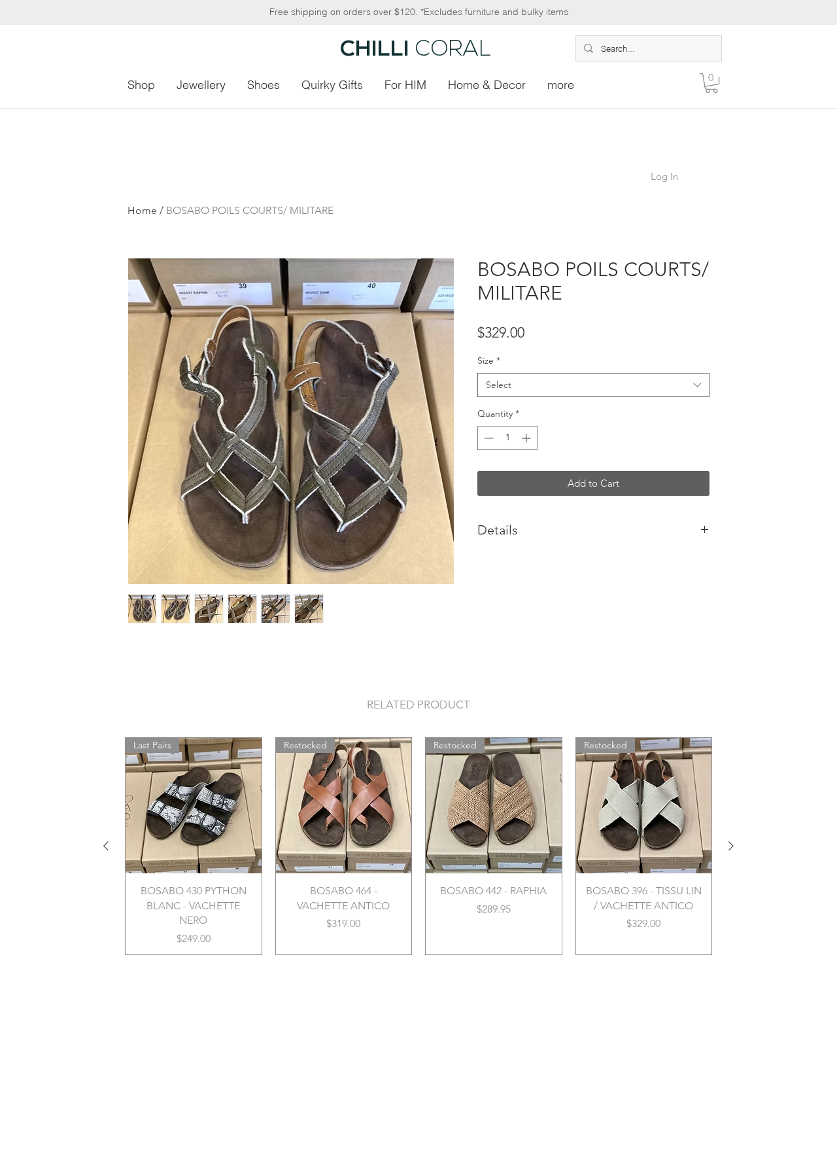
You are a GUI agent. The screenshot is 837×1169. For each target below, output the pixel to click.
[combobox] (593, 385)
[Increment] (527, 438)
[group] (418, 846)
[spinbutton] (507, 438)
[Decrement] (487, 438)
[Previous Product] (106, 846)
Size (488, 360)
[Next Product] (731, 846)
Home (142, 210)
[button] (711, 83)
